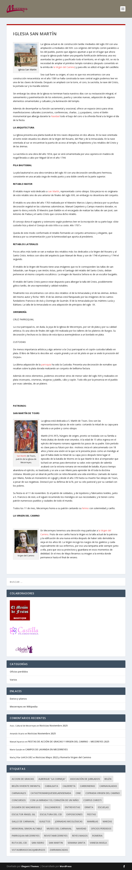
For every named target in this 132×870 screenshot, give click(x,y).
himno (85, 508)
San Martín (21, 455)
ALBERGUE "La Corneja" (52, 778)
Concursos (19, 800)
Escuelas (103, 807)
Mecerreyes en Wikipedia (24, 706)
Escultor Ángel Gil (23, 814)
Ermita (89, 807)
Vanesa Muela (98, 842)
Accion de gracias (23, 778)
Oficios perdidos (19, 671)
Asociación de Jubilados (85, 778)
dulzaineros (52, 807)
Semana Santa (76, 842)
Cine (78, 793)
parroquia (46, 364)
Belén (107, 778)
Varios (13, 679)
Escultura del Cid (51, 814)
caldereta (69, 786)
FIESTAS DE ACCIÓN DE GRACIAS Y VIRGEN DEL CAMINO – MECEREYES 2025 (68, 741)
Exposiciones (74, 814)
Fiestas (91, 814)
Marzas (107, 821)
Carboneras (87, 786)
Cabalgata (51, 786)
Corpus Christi (92, 800)
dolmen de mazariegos (26, 807)
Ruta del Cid (19, 842)
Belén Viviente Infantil (26, 786)
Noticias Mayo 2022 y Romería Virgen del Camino (63, 757)
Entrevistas (72, 807)
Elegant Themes (30, 866)
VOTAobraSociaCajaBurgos (28, 849)
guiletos (44, 821)
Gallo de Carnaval (23, 821)
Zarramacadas (59, 849)
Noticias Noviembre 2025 (54, 725)
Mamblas (92, 821)
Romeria (97, 835)
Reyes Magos (80, 835)
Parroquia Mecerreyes (25, 835)
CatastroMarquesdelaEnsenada (51, 793)
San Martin (56, 842)
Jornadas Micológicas (68, 821)
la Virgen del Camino (64, 67)
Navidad (55, 116)
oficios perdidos (101, 828)
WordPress (65, 866)
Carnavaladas (108, 786)
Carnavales (19, 793)
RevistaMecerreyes (55, 835)
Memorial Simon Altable (27, 828)
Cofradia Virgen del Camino (102, 793)
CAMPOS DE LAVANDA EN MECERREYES (46, 749)
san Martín (53, 191)
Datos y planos (18, 698)
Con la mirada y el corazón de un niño (54, 800)
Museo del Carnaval (59, 828)
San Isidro (38, 842)
